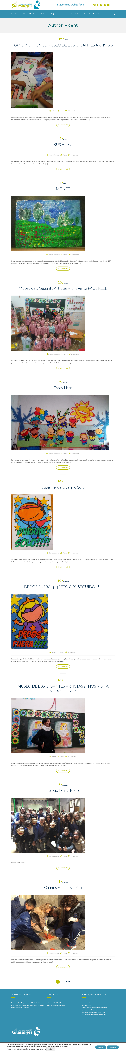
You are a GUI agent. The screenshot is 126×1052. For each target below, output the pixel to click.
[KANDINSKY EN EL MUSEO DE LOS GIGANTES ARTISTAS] (32, 80)
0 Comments (72, 111)
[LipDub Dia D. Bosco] (48, 825)
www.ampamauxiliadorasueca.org (93, 1012)
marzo (63, 283)
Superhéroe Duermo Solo (63, 487)
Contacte (87, 14)
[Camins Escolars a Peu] (48, 922)
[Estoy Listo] (60, 422)
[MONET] (48, 223)
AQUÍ (51, 1049)
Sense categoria (54, 553)
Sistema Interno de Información (95, 1014)
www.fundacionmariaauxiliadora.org (94, 1007)
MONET (63, 188)
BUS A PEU (63, 144)
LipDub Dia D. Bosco (63, 790)
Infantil (54, 111)
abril (63, 139)
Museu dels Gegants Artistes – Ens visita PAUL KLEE (63, 288)
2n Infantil (51, 254)
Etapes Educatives (30, 14)
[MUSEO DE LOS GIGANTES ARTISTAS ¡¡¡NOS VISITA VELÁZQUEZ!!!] (48, 725)
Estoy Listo (63, 387)
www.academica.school (90, 1010)
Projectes (54, 14)
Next (68, 982)
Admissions (97, 14)
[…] (89, 119)
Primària (56, 155)
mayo (63, 40)
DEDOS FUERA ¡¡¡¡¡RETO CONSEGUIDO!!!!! (63, 586)
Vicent (62, 111)
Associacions (75, 14)
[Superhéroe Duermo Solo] (32, 522)
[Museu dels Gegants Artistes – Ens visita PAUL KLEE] (48, 323)
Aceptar (100, 1047)
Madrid (21, 1005)
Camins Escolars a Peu (63, 887)
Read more (63, 125)
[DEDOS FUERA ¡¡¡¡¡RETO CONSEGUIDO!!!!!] (29, 621)
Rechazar (113, 1047)
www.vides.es (86, 1005)
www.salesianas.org (88, 1003)
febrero (63, 482)
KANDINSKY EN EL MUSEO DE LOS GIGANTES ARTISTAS (63, 45)
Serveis (64, 14)
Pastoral (44, 14)
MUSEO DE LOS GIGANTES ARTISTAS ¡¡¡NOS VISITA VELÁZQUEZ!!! (63, 688)
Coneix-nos (15, 14)
